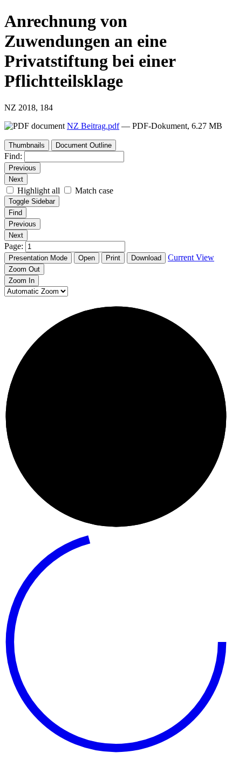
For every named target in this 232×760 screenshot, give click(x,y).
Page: (14, 246)
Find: (13, 156)
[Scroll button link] (116, 750)
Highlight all (38, 190)
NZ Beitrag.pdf (93, 125)
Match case (94, 190)
